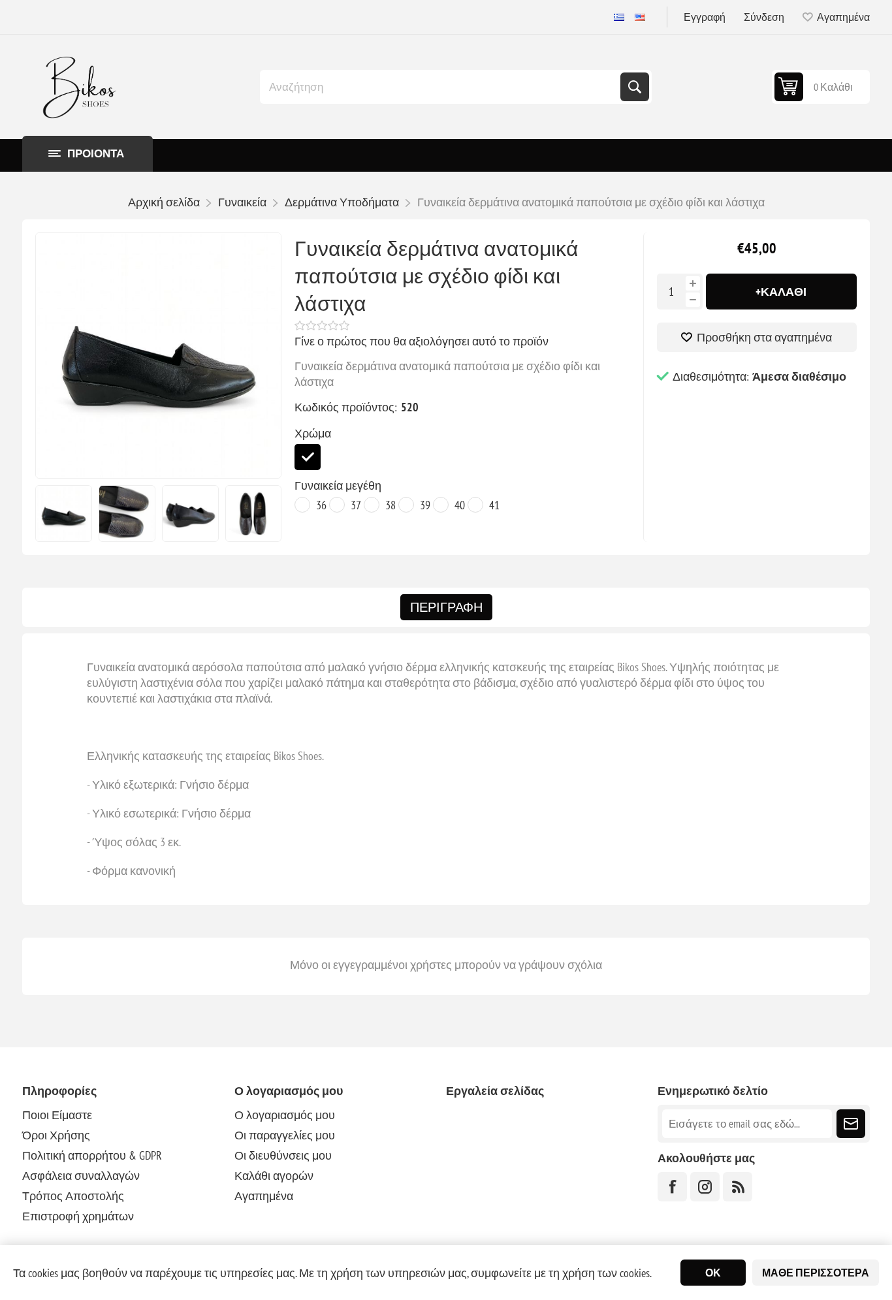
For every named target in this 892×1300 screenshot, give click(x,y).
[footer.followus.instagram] (705, 1186)
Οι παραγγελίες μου (284, 1135)
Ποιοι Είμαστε (57, 1114)
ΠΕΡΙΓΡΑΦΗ (446, 607)
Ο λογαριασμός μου (284, 1114)
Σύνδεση (764, 17)
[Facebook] (672, 1186)
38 (390, 505)
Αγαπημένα (263, 1195)
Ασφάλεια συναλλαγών (81, 1175)
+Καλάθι (781, 291)
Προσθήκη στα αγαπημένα (764, 337)
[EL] (619, 17)
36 (321, 505)
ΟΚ (713, 1272)
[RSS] (737, 1186)
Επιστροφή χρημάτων (78, 1216)
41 (494, 505)
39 (425, 505)
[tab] (446, 607)
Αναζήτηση (634, 86)
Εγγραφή (704, 17)
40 (459, 505)
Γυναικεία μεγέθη (338, 485)
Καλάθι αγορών (273, 1175)
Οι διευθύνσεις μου (283, 1155)
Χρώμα (313, 433)
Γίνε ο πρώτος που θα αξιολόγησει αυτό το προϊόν (422, 341)
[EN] (639, 17)
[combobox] (441, 86)
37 (356, 505)
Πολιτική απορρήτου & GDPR (92, 1155)
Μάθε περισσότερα (815, 1272)
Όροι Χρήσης (56, 1135)
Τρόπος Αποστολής (73, 1195)
